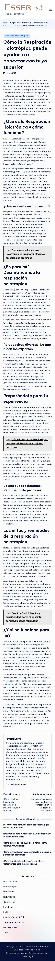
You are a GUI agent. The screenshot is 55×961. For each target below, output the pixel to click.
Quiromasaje (9, 902)
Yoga (5, 932)
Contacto (18, 950)
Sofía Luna (13, 738)
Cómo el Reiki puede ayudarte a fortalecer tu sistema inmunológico (25, 844)
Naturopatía (9, 897)
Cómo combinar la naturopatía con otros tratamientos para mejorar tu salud (23, 862)
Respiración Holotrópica (17, 35)
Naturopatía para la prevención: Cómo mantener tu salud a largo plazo (27, 835)
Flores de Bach (10, 881)
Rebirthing (8, 907)
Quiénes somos (32, 950)
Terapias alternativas (13, 922)
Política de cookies (38, 953)
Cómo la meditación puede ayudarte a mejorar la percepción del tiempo (27, 853)
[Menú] (50, 9)
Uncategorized (10, 927)
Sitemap (44, 946)
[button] (16, 784)
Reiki (5, 912)
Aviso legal (27, 956)
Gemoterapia (9, 886)
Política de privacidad (16, 953)
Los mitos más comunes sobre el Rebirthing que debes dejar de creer (26, 826)
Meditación (8, 891)
